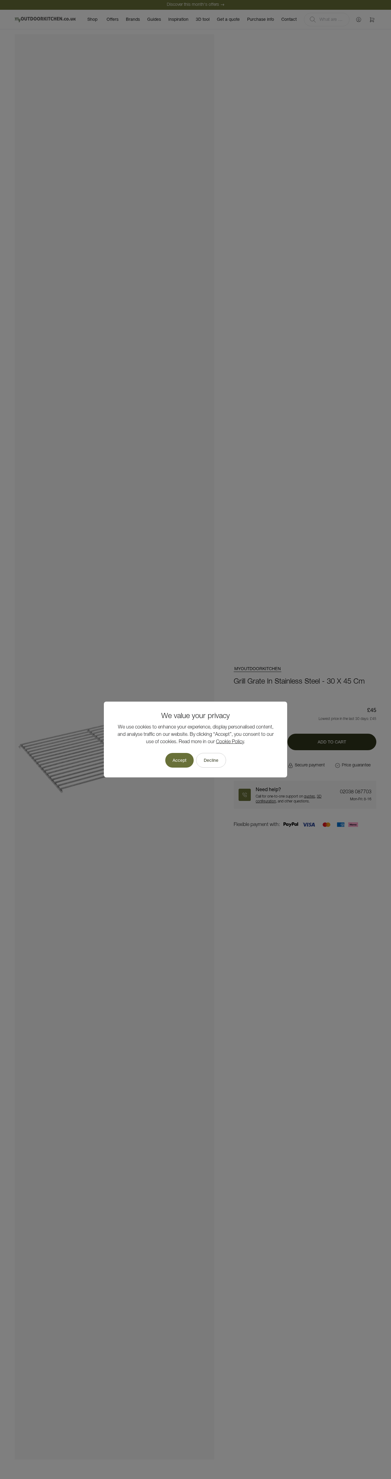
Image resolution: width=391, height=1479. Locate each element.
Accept (179, 760)
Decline (211, 760)
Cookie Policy (230, 742)
